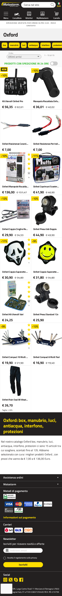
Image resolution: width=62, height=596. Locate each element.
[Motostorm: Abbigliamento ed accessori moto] (11, 5)
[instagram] (5, 580)
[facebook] (21, 580)
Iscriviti (23, 565)
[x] (11, 580)
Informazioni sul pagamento (19, 517)
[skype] (16, 580)
